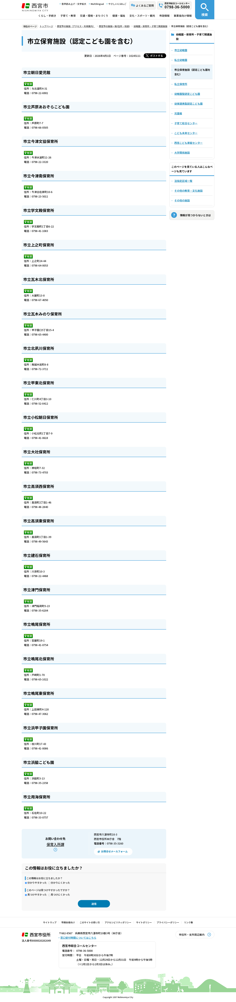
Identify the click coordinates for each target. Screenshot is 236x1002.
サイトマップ (50, 922)
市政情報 (164, 16)
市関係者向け (68, 922)
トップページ (46, 26)
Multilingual (97, 3)
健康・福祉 (118, 16)
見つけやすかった (37, 894)
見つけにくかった (60, 894)
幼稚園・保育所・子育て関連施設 (150, 26)
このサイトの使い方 (90, 922)
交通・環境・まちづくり (94, 16)
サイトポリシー (144, 922)
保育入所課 (55, 844)
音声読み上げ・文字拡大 (73, 3)
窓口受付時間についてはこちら (78, 938)
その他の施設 (182, 200)
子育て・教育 (68, 16)
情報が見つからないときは (195, 215)
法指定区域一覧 (183, 181)
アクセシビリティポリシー (118, 922)
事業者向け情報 (183, 16)
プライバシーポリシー (168, 922)
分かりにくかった (60, 882)
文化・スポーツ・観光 (142, 16)
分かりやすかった (37, 882)
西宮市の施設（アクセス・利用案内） (76, 26)
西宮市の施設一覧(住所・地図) (114, 26)
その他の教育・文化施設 (188, 191)
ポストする (156, 55)
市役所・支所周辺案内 (192, 934)
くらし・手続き (47, 16)
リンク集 (188, 922)
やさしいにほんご (117, 3)
